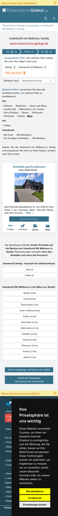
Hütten (7, 125)
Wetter (47, 229)
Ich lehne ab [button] (34, 498)
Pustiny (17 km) (29, 351)
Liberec (21, 116)
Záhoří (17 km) (29, 357)
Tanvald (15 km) (30, 340)
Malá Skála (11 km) (29, 322)
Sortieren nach (11, 80)
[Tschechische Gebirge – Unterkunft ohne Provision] (25, 10)
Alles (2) (29, 269)
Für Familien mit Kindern (16, 138)
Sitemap (10, 429)
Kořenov (8, 105)
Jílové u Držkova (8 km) (29, 311)
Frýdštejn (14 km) (29, 334)
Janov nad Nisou (38, 105)
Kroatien (10, 451)
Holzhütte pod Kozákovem (29, 166)
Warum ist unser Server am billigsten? (19, 3)
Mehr (30, 116)
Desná (25, 112)
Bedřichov (21, 105)
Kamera (35, 229)
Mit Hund (8, 135)
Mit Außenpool (24, 135)
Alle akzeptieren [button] (35, 491)
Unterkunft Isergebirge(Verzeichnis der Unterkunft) (29, 380)
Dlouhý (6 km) (30, 299)
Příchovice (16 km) (30, 346)
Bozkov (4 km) (30, 293)
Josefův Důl (10, 109)
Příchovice (37, 112)
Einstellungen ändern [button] (35, 504)
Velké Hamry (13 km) (30, 328)
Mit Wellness (39, 138)
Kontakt (10, 411)
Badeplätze (12, 500)
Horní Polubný (11, 112)
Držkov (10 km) (29, 316)
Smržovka (9, 116)
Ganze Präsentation (29, 219)
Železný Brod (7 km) (30, 305)
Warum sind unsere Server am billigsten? (20, 393)
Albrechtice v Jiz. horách (31, 109)
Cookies (10, 465)
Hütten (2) (29, 275)
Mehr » (29, 213)
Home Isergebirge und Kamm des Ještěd (29, 369)
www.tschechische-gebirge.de (29, 43)
